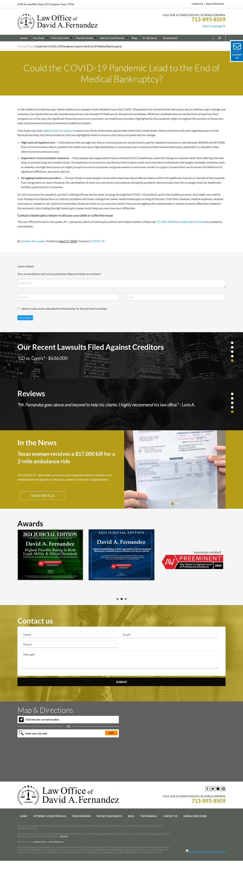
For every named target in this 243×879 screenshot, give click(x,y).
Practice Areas (84, 38)
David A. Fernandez (33, 241)
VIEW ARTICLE (43, 490)
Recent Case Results (112, 38)
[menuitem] (23, 38)
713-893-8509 (208, 19)
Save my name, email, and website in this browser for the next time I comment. (64, 308)
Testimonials (170, 38)
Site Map (64, 831)
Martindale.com (56, 836)
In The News (150, 38)
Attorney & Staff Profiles (49, 811)
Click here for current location (42, 714)
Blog (134, 38)
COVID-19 (97, 241)
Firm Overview (60, 38)
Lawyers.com (39, 836)
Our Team (38, 38)
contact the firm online (192, 221)
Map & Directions (215, 4)
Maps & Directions (195, 811)
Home (23, 38)
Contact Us (197, 4)
